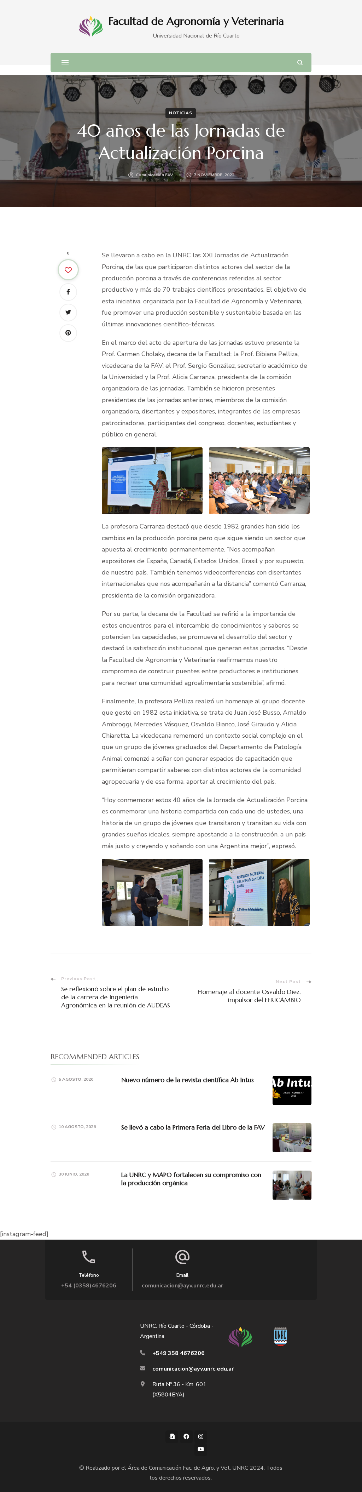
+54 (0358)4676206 (88, 1286)
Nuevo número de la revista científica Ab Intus (187, 1080)
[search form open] (300, 62)
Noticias (180, 113)
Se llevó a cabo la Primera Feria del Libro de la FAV (193, 1127)
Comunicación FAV (154, 175)
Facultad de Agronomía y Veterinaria (196, 21)
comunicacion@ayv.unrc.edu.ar (182, 1286)
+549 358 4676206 (178, 1353)
